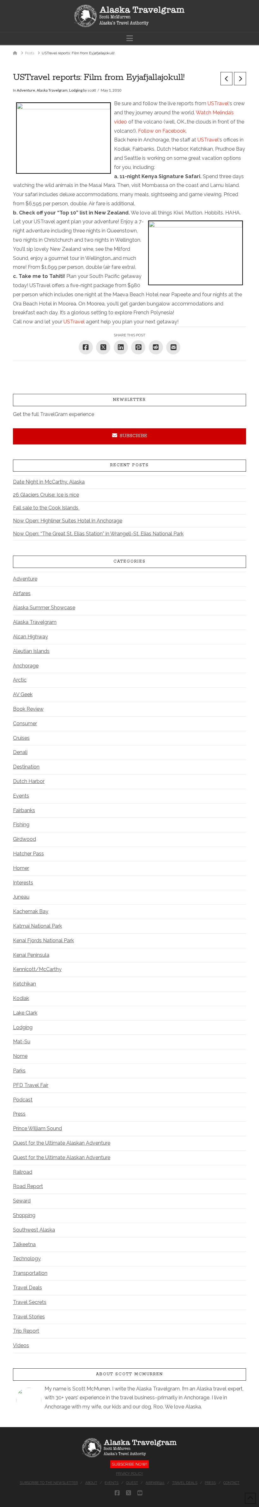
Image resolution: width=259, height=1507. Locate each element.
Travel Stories (29, 1317)
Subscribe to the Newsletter (49, 1483)
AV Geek (23, 694)
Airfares (22, 593)
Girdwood (24, 839)
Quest (132, 1483)
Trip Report (26, 1331)
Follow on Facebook (162, 131)
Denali (20, 752)
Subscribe (133, 436)
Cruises (21, 738)
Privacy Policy (129, 1474)
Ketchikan (24, 984)
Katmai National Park (37, 926)
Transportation (30, 1273)
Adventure (26, 90)
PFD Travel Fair (30, 1085)
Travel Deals (27, 1288)
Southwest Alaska (34, 1230)
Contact (231, 1483)
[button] (129, 38)
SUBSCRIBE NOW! (129, 1464)
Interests (23, 883)
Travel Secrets (29, 1302)
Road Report (28, 1186)
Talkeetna (24, 1244)
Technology (27, 1259)
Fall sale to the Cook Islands (46, 508)
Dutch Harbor (29, 781)
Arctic (20, 680)
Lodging (75, 90)
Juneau (21, 897)
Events (21, 796)
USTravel (218, 103)
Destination (26, 767)
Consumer (25, 723)
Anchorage (26, 666)
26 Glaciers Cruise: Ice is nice (46, 495)
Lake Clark (25, 1013)
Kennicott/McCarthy (37, 969)
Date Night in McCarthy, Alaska (49, 482)
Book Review (28, 709)
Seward (22, 1201)
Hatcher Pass (28, 854)
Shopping (24, 1215)
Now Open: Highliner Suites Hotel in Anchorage (67, 521)
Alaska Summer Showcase (44, 608)
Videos (21, 1345)
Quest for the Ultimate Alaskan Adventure (61, 1143)
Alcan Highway (30, 637)
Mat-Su (21, 1042)
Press (19, 1114)
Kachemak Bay (30, 911)
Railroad (22, 1172)
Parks (19, 1071)
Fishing (21, 825)
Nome (20, 1056)
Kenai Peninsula (31, 955)
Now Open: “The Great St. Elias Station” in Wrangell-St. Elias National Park (98, 534)
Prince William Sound (37, 1128)
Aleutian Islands (31, 651)
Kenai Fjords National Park (43, 940)
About (91, 1483)
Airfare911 (155, 1483)
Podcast (23, 1100)
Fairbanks (24, 810)
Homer (21, 868)
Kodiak (21, 998)
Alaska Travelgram (52, 90)
